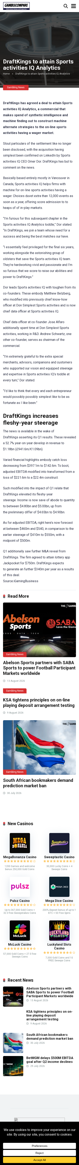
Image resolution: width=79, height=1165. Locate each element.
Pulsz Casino (20, 901)
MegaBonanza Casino (19, 857)
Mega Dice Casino (59, 901)
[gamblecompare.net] (16, 5)
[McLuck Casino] (20, 939)
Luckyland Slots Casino (59, 946)
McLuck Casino (19, 944)
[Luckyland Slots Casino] (59, 939)
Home (6, 73)
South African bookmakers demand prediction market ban (38, 783)
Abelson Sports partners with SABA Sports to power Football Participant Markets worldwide (39, 668)
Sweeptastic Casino (59, 857)
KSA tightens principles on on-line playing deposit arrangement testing (39, 702)
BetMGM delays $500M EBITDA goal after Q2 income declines (49, 1060)
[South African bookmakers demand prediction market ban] (39, 747)
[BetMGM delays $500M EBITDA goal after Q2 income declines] (13, 1075)
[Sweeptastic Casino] (59, 852)
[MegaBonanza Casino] (20, 852)
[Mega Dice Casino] (59, 896)
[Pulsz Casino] (20, 896)
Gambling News (16, 87)
